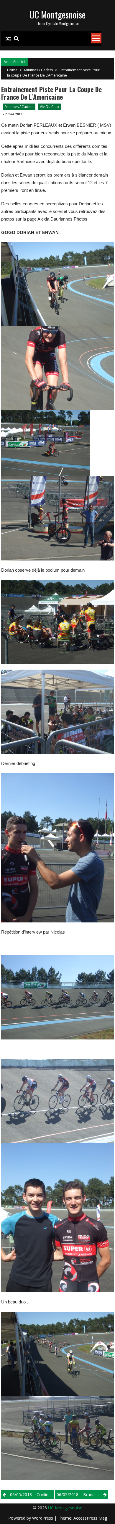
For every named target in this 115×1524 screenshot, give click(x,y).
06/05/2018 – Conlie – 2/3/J (32, 1494)
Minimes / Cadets (38, 69)
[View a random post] (8, 38)
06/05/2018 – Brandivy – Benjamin (82, 1494)
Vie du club (49, 106)
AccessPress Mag (90, 1518)
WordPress (43, 1518)
